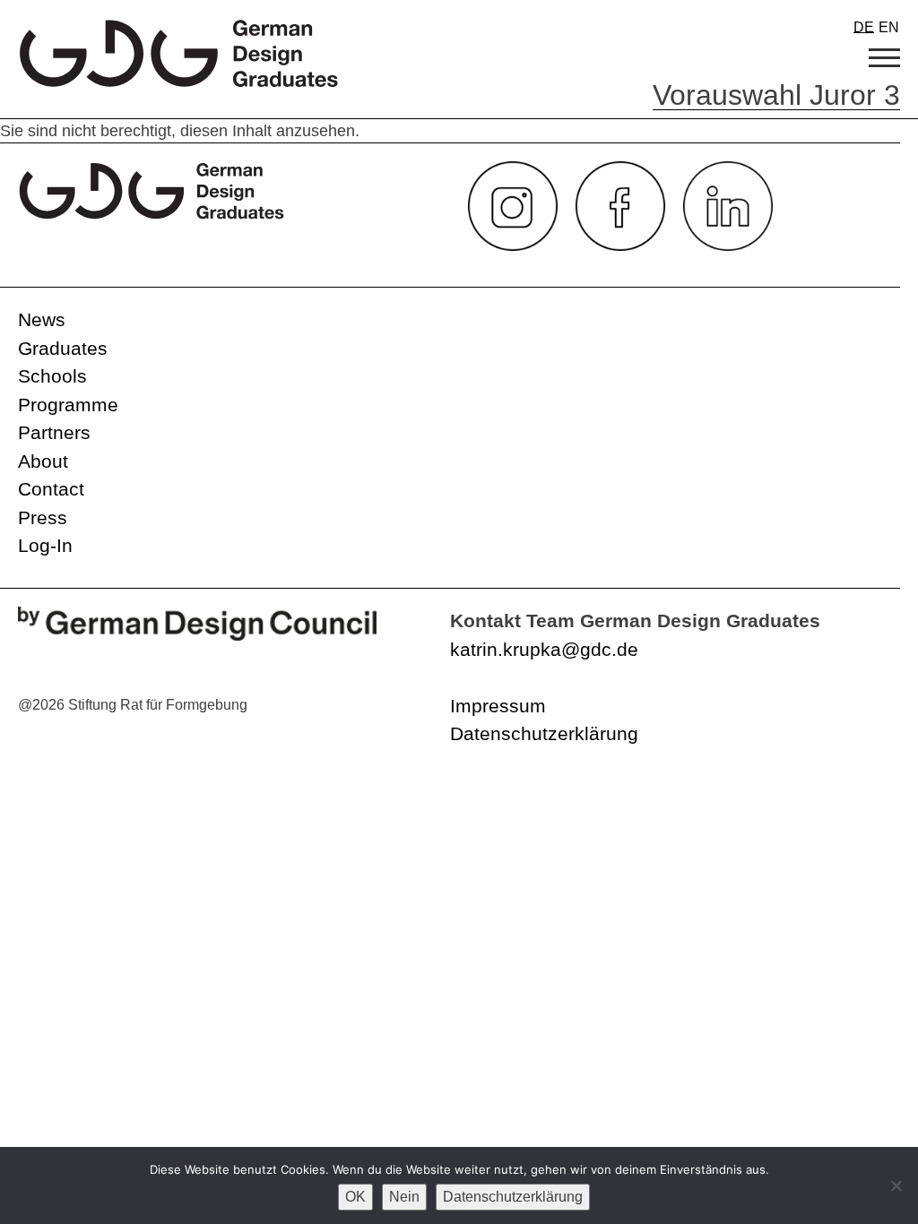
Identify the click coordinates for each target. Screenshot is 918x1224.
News (41, 319)
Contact (51, 488)
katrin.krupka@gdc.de (544, 649)
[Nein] (896, 1185)
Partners (54, 432)
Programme (68, 404)
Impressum (498, 705)
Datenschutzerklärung (544, 733)
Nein (404, 1196)
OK (355, 1196)
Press (42, 517)
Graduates (63, 348)
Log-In (45, 545)
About (43, 461)
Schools (52, 376)
